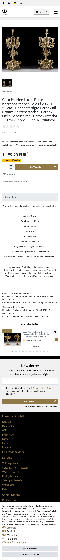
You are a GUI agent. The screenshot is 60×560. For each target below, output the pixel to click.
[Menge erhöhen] (11, 165)
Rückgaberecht (10, 476)
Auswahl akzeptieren (30, 554)
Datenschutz (9, 426)
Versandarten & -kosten (15, 467)
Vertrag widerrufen (12, 480)
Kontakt (6, 421)
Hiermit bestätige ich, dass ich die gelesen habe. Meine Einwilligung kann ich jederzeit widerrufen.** (28, 391)
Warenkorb (8, 484)
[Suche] (20, 3)
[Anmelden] (3, 3)
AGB (4, 430)
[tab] (30, 197)
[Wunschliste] (26, 3)
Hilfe (4, 488)
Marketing (12, 534)
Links (5, 443)
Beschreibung (10, 197)
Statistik (11, 531)
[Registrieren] (10, 3)
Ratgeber (7, 447)
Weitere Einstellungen (14, 542)
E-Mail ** (7, 379)
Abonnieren (29, 401)
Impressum (8, 434)
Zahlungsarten (10, 463)
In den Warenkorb (35, 167)
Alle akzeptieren (30, 548)
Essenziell (12, 527)
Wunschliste (10, 174)
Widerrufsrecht (10, 471)
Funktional (12, 538)
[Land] (15, 3)
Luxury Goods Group (13, 451)
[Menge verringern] (11, 168)
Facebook (11, 500)
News (5, 438)
